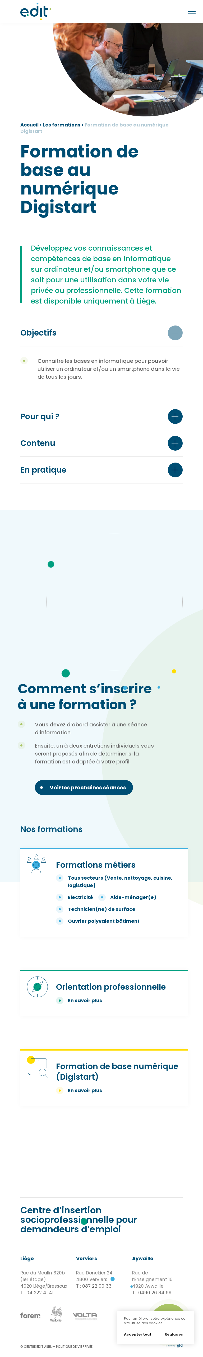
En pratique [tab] (43, 470)
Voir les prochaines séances (88, 787)
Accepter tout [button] (137, 1334)
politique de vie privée (74, 1346)
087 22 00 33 (97, 1286)
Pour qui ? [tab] (39, 416)
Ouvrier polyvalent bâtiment (104, 921)
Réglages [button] (174, 1334)
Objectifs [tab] (38, 332)
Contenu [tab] (37, 443)
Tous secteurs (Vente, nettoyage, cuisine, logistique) (120, 882)
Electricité (80, 897)
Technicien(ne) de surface (101, 909)
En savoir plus (85, 1000)
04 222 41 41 (39, 1293)
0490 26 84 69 (155, 1293)
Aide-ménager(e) (133, 897)
